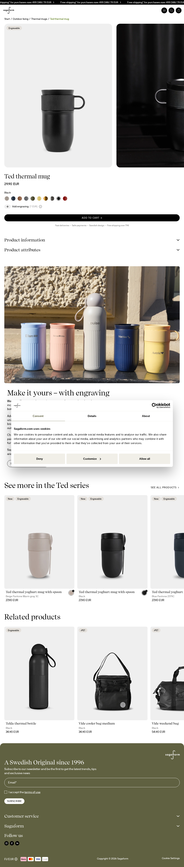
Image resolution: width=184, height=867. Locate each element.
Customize (90, 458)
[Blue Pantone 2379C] (13, 198)
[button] (92, 240)
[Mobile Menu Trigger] (164, 10)
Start (7, 18)
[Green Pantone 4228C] (32, 198)
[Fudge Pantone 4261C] (19, 198)
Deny (39, 458)
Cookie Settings (171, 858)
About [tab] (146, 416)
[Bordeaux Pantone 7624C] (65, 198)
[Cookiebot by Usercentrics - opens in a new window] (154, 405)
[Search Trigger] (171, 10)
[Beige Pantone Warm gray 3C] (6, 198)
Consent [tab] (38, 416)
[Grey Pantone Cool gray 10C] (26, 198)
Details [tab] (92, 416)
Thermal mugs (39, 18)
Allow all (144, 458)
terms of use (32, 792)
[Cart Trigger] (178, 10)
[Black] (58, 198)
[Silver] (52, 198)
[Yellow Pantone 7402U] (39, 198)
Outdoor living (20, 18)
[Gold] (45, 198)
